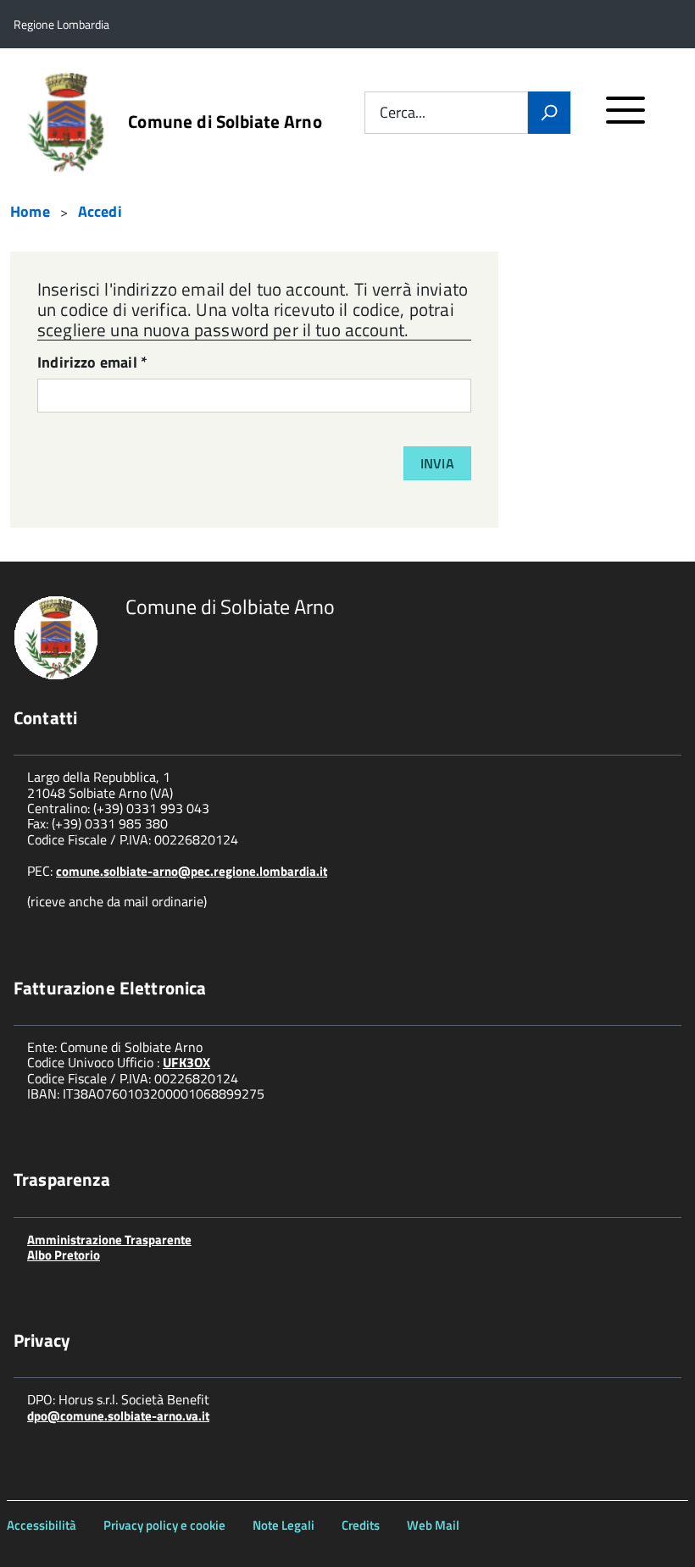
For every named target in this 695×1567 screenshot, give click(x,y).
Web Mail (433, 1525)
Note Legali (283, 1525)
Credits (361, 1525)
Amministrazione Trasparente (109, 1239)
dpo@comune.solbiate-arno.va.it (118, 1416)
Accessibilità (41, 1525)
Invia (437, 463)
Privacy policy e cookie (164, 1525)
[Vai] (549, 112)
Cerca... (402, 113)
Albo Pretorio (63, 1255)
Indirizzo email (92, 364)
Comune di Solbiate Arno (224, 121)
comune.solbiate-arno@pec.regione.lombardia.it (191, 871)
